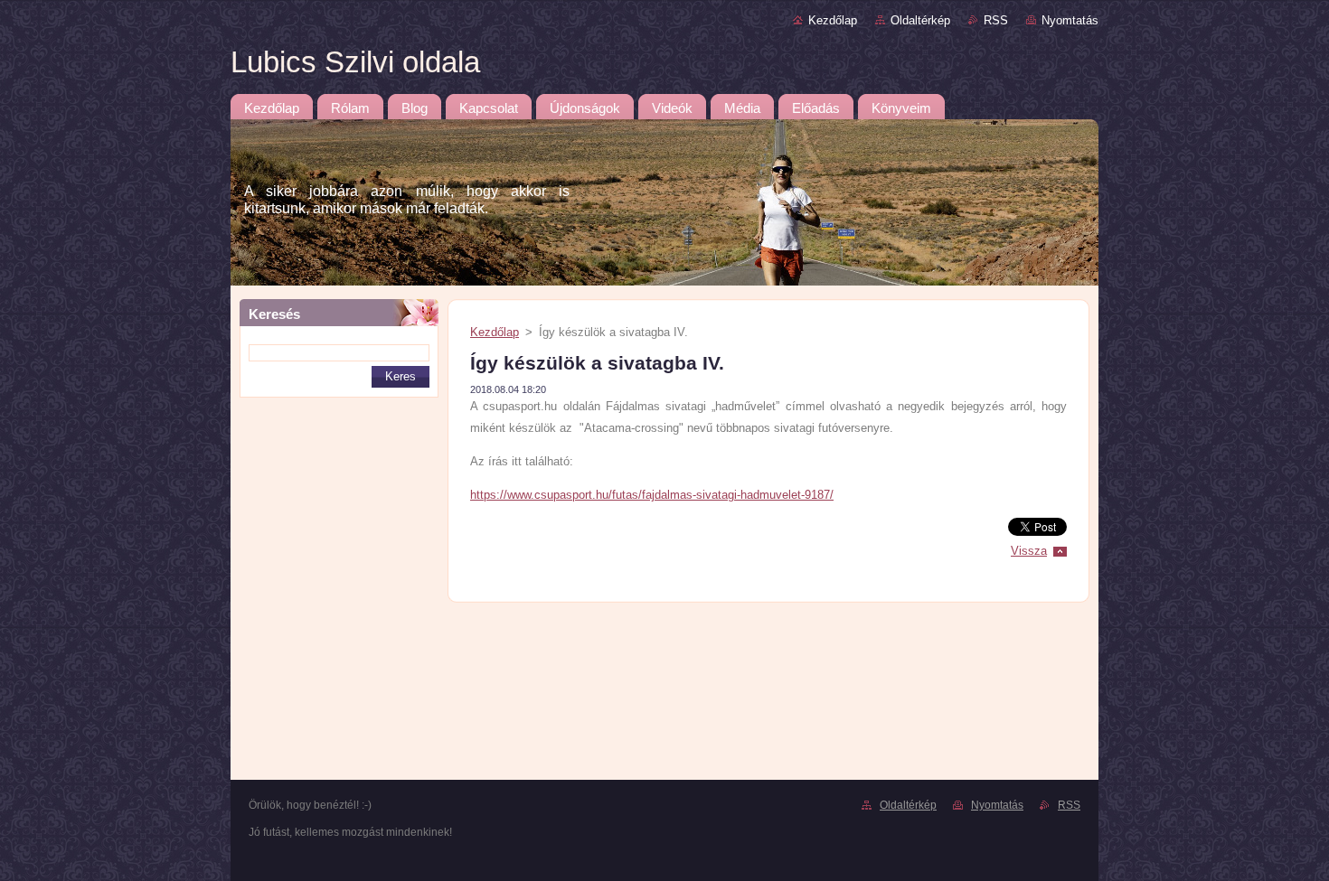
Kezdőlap (832, 20)
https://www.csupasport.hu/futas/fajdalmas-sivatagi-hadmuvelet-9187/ (652, 494)
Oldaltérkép (920, 20)
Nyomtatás (1070, 20)
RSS (996, 20)
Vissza (1029, 551)
